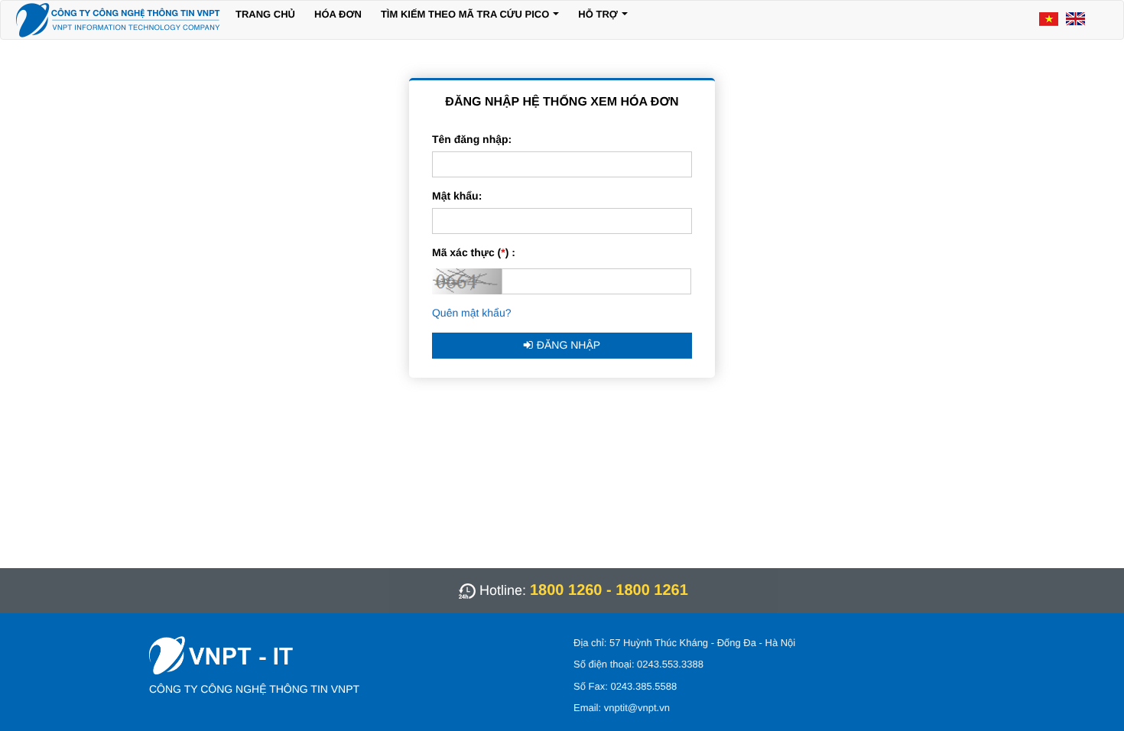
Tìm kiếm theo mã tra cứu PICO (465, 14)
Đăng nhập (568, 345)
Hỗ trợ (598, 14)
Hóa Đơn (338, 14)
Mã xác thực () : (473, 252)
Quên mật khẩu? (472, 313)
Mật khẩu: (457, 196)
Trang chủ (265, 14)
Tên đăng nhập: (472, 139)
